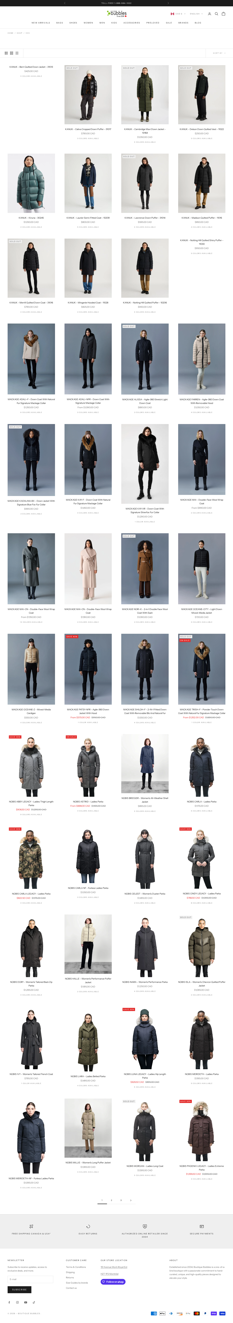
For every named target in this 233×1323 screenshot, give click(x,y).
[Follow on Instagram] (17, 1302)
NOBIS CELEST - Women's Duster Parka (145, 893)
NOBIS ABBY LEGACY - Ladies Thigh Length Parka (31, 803)
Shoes (73, 23)
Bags (59, 23)
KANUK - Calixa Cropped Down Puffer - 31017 (88, 129)
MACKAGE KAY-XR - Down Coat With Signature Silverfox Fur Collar (145, 510)
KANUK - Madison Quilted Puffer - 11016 (202, 217)
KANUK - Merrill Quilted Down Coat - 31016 (31, 302)
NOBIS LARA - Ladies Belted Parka (88, 1076)
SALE (169, 23)
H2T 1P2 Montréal (109, 1273)
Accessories (131, 23)
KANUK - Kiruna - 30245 (31, 217)
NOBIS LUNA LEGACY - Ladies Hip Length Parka (145, 1076)
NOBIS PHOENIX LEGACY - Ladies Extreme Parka (202, 1168)
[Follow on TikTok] (34, 1302)
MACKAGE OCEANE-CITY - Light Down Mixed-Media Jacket (201, 611)
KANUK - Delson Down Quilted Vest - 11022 (202, 129)
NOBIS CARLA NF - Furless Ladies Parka (88, 888)
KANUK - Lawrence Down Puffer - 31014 (145, 217)
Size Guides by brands (77, 1282)
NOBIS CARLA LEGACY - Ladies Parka (31, 893)
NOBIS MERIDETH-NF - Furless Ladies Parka (31, 1178)
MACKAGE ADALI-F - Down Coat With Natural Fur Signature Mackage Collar (31, 401)
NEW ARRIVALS (41, 23)
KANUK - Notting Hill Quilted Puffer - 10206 (145, 302)
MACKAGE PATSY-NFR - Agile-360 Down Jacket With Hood (88, 711)
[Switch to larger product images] (6, 53)
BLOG (198, 23)
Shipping (70, 1272)
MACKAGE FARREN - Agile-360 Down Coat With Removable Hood (202, 401)
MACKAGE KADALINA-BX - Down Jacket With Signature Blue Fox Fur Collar (31, 502)
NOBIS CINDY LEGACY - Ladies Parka (202, 893)
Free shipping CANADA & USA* (31, 1233)
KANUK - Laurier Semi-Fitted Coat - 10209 (88, 217)
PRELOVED (152, 23)
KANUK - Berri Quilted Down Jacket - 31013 (31, 66)
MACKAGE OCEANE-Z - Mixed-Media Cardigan (31, 711)
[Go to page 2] (131, 1200)
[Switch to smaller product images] (11, 53)
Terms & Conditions (76, 1267)
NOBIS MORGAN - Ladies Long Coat (145, 1166)
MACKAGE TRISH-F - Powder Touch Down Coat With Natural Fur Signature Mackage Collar (201, 711)
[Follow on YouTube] (25, 1302)
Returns (70, 1277)
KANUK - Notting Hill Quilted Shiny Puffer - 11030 (201, 242)
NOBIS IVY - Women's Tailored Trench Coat (31, 1074)
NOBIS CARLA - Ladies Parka (201, 801)
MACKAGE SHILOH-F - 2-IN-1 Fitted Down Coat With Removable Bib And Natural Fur (144, 711)
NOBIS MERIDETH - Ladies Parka (202, 1074)
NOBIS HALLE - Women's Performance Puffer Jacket (88, 980)
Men (102, 23)
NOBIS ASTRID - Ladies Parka (88, 801)
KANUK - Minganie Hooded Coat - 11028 (88, 302)
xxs (28, 33)
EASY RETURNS (88, 1233)
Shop (19, 33)
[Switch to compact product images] (17, 53)
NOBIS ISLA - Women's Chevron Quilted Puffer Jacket (201, 984)
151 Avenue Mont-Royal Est (114, 1267)
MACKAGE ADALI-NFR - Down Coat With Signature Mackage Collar (88, 401)
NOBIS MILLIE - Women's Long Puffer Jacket (88, 1162)
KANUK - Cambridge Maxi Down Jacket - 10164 (145, 131)
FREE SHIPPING (106, 3)
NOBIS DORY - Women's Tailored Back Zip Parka (31, 984)
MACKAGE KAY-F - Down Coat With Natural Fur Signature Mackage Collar (88, 501)
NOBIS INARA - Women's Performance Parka (145, 982)
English (195, 14)
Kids (114, 23)
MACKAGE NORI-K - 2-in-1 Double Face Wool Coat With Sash (145, 611)
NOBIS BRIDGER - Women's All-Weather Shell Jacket (145, 800)
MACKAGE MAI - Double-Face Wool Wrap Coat (201, 501)
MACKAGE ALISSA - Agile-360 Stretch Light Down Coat (145, 401)
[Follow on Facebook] (9, 1302)
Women (88, 23)
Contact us (71, 1288)
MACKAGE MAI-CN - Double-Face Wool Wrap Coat (31, 611)
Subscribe (19, 1289)
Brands (183, 23)
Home (10, 33)
